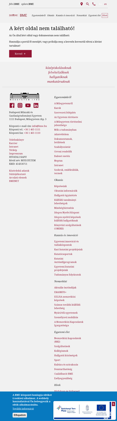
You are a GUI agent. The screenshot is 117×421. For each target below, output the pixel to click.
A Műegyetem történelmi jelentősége (68, 123)
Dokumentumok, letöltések (63, 140)
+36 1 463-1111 (32, 129)
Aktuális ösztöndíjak (65, 287)
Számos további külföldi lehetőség (67, 306)
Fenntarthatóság (63, 369)
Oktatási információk (65, 190)
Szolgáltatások (62, 346)
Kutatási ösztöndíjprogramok (65, 260)
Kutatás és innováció (66, 235)
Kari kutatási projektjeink (68, 249)
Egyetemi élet (61, 332)
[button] (38, 15)
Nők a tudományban (65, 129)
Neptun (58, 160)
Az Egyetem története (66, 117)
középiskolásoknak (58, 68)
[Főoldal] (25, 96)
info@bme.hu (39, 126)
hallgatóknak (59, 77)
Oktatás (58, 179)
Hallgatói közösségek (65, 355)
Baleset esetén (62, 156)
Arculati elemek (18, 177)
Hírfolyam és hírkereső (67, 391)
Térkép (13, 150)
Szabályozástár (62, 146)
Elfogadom (20, 415)
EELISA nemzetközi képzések (64, 298)
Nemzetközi (60, 281)
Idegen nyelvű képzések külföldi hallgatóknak (67, 219)
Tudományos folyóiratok (67, 274)
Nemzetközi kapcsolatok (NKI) (67, 340)
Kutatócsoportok (63, 254)
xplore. (27, 4)
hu (100, 4)
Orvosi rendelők (63, 151)
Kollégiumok (61, 350)
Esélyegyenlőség (63, 378)
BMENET (14, 181)
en (105, 4)
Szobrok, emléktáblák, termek (66, 171)
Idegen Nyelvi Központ (66, 212)
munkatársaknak (58, 81)
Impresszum (16, 153)
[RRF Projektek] (83, 410)
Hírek (57, 384)
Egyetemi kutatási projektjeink (64, 268)
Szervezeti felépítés (65, 112)
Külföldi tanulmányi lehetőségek (65, 201)
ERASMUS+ (60, 292)
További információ (23, 408)
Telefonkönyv (16, 139)
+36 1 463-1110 (32, 132)
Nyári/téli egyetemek (66, 312)
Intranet (13, 146)
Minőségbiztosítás (64, 207)
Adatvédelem (61, 134)
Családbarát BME (63, 373)
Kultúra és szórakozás (66, 364)
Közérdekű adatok (19, 170)
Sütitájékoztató (17, 174)
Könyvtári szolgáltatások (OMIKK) (67, 227)
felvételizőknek (58, 72)
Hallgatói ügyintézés (65, 195)
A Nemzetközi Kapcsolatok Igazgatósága (68, 323)
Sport (57, 360)
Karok (57, 108)
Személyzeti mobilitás (66, 317)
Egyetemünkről (62, 97)
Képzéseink (60, 186)
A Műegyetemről (63, 103)
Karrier (13, 143)
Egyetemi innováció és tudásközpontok (66, 243)
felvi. (14, 4)
